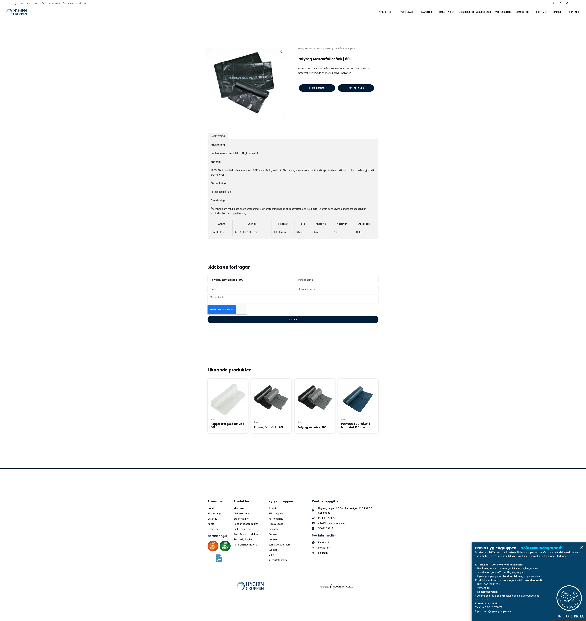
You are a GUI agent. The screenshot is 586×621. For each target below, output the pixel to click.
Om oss (557, 12)
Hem (300, 48)
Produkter (384, 12)
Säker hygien (446, 12)
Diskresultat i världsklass (475, 12)
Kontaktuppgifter (326, 501)
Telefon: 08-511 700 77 (488, 607)
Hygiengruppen (280, 501)
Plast (320, 48)
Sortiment (542, 12)
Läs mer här (482, 599)
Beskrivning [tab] (218, 135)
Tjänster (426, 12)
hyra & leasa (406, 12)
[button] (281, 52)
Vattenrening (503, 12)
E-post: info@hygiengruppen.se (493, 611)
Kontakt (574, 12)
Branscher (522, 12)
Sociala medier (324, 535)
